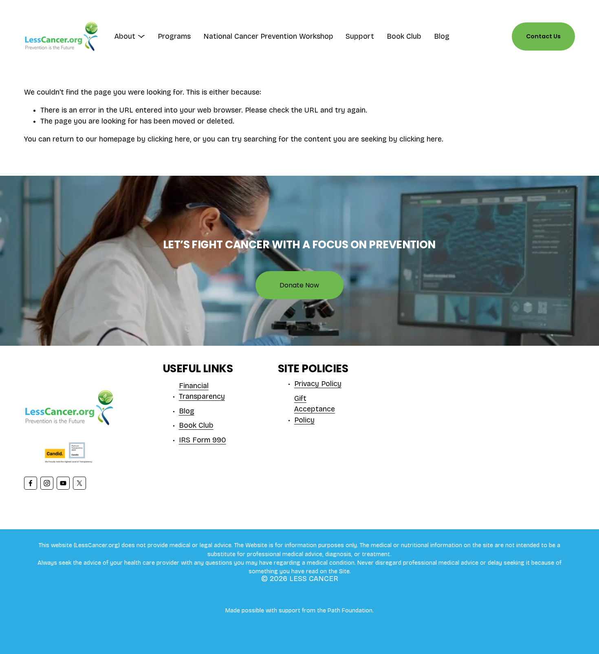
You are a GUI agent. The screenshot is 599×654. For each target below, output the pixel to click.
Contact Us (543, 36)
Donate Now (299, 285)
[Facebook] (30, 483)
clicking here (169, 139)
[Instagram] (46, 483)
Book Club (404, 36)
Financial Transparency (202, 391)
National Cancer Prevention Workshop (268, 36)
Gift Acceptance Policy (314, 409)
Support (360, 36)
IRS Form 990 (202, 440)
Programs (174, 36)
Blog (441, 36)
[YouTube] (63, 483)
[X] (79, 483)
